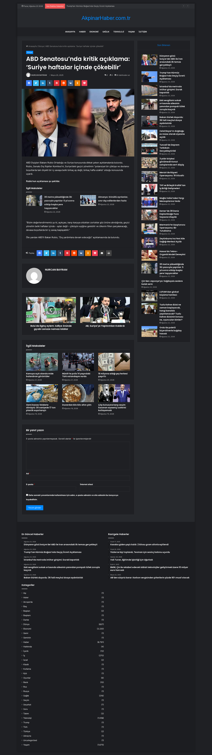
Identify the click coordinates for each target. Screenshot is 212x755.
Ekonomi (94, 32)
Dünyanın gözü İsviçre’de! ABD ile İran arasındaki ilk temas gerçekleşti (171, 60)
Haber (82, 32)
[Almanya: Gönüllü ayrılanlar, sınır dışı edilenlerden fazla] (88, 200)
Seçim (26, 700)
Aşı (24, 593)
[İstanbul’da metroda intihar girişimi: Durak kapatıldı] (149, 90)
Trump (26, 722)
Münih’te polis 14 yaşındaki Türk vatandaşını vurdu (76, 375)
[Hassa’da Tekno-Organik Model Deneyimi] (149, 255)
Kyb (25, 673)
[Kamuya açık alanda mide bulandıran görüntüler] (42, 362)
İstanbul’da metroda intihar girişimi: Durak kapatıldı (88, 6)
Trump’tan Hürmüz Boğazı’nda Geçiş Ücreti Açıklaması (172, 75)
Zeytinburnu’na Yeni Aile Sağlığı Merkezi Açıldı (172, 240)
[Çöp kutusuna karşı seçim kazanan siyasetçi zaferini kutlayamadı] (114, 393)
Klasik (26, 664)
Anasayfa (70, 32)
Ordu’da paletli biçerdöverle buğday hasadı (171, 330)
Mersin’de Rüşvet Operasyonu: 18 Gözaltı (172, 174)
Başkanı (27, 615)
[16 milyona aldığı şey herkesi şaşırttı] (114, 362)
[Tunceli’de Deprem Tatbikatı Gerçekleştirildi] (149, 148)
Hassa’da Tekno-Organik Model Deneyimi (172, 253)
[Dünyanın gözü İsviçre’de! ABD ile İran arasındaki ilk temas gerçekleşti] (149, 59)
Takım (26, 713)
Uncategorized (30, 740)
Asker (26, 597)
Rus (25, 687)
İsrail (25, 660)
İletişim (143, 32)
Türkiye (26, 731)
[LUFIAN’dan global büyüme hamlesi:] (149, 295)
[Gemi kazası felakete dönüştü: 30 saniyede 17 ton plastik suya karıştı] (42, 393)
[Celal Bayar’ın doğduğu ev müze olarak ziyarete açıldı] (149, 135)
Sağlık (106, 32)
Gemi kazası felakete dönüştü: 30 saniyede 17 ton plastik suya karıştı (41, 407)
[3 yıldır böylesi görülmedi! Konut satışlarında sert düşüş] (149, 162)
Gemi (25, 633)
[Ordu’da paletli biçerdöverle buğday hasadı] (149, 331)
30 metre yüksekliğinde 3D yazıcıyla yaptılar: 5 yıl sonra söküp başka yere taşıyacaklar (172, 269)
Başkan (26, 611)
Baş (25, 606)
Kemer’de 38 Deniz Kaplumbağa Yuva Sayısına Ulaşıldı (169, 213)
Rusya (26, 691)
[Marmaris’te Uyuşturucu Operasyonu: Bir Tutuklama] (149, 228)
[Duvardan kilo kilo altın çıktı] (78, 393)
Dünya (41, 46)
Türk (25, 727)
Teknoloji (118, 32)
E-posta (30, 484)
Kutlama (27, 669)
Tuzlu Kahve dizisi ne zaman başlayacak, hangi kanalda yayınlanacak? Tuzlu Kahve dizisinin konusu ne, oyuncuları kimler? (171, 312)
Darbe (26, 620)
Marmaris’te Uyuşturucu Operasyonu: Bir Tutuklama (172, 227)
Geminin (27, 638)
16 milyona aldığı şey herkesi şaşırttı (113, 375)
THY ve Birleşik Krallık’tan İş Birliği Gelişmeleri (172, 187)
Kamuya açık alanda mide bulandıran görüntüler (40, 375)
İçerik (25, 651)
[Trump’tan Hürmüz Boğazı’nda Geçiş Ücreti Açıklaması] (149, 76)
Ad (28, 473)
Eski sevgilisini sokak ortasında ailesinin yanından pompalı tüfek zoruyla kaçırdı (172, 105)
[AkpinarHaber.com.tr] (106, 18)
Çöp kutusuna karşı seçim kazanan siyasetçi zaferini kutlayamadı (112, 407)
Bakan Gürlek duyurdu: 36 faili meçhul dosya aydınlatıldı (171, 120)
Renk (25, 682)
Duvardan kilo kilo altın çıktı (76, 404)
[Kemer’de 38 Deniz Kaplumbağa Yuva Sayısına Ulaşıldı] (149, 214)
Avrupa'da (28, 602)
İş (24, 655)
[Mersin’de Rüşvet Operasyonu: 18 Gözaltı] (149, 176)
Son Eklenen (163, 45)
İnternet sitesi (86, 484)
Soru (25, 709)
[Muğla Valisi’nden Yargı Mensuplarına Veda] (149, 202)
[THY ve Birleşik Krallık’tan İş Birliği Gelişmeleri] (149, 189)
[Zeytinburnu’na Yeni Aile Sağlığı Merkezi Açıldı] (149, 242)
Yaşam (131, 32)
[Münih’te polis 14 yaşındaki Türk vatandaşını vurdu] (78, 362)
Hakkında (27, 646)
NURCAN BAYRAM (39, 75)
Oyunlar (27, 678)
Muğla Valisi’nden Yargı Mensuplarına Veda (172, 200)
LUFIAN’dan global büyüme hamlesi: (169, 293)
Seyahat (27, 704)
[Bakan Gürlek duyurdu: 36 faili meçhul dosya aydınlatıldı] (149, 121)
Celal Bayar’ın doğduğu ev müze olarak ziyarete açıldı (172, 134)
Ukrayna (27, 736)
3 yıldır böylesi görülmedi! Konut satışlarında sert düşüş (172, 161)
